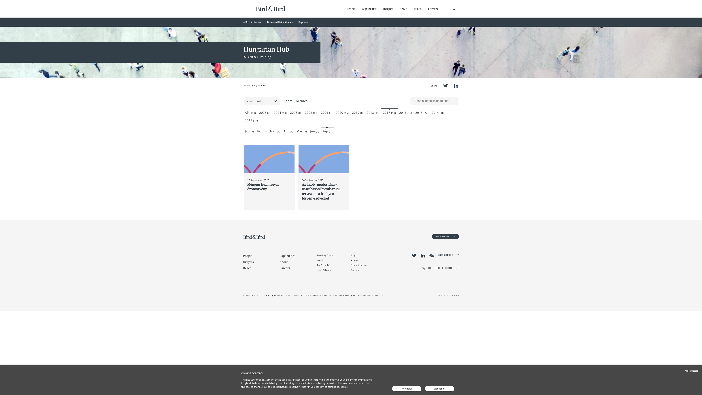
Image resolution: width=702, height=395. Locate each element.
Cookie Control (252, 373)
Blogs (354, 255)
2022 (311, 113)
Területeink (253, 101)
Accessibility (342, 295)
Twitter (445, 85)
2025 (265, 113)
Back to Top (443, 236)
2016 (405, 113)
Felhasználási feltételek (280, 22)
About (403, 8)
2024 (280, 113)
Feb (262, 131)
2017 (389, 113)
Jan (249, 131)
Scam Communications (318, 295)
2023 (296, 113)
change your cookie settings (269, 386)
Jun (314, 131)
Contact (355, 270)
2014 (438, 113)
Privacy (298, 295)
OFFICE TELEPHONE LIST (443, 268)
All (250, 113)
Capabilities (369, 8)
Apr (288, 131)
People (351, 8)
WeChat (431, 255)
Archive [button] (301, 101)
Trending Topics (325, 255)
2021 (327, 113)
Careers (433, 8)
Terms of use (250, 295)
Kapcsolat (304, 22)
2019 (358, 113)
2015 (421, 113)
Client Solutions (359, 265)
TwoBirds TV (323, 265)
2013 (251, 120)
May (302, 131)
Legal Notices (282, 295)
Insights (388, 8)
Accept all (439, 388)
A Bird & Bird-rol (252, 22)
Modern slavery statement (369, 295)
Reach (418, 8)
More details (691, 370)
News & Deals (324, 270)
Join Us (320, 260)
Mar (275, 131)
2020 (342, 113)
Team (288, 101)
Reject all (407, 388)
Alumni (354, 260)
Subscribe (445, 255)
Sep (327, 131)
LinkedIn (456, 86)
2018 (373, 113)
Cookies (266, 295)
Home (247, 85)
